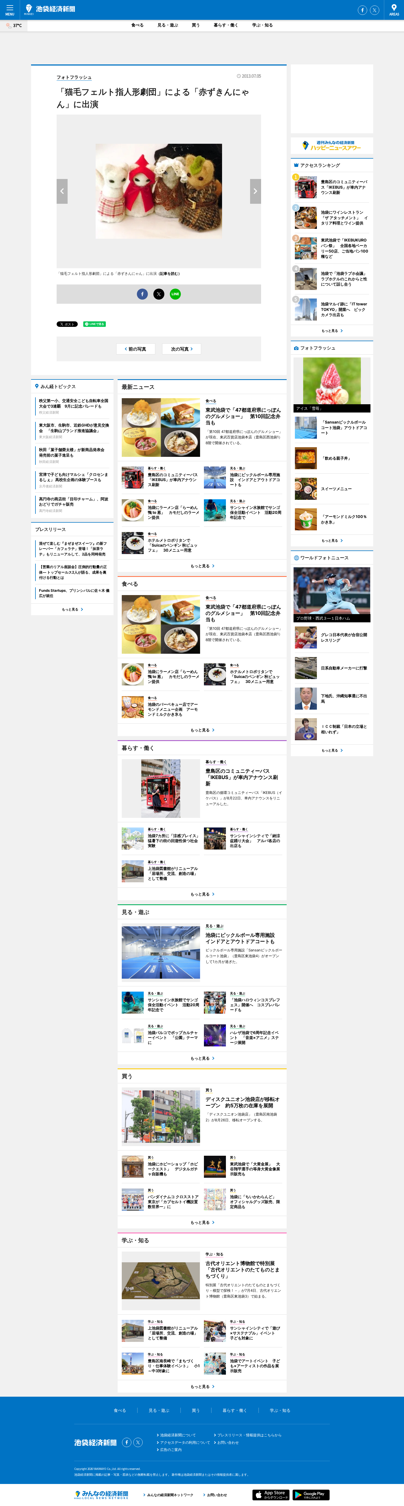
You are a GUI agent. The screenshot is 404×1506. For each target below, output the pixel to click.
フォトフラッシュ (74, 77)
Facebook (362, 10)
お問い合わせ (228, 1442)
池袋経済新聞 (49, 9)
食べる (137, 25)
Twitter (374, 10)
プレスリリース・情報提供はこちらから (249, 1435)
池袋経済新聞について (178, 1435)
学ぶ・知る (262, 25)
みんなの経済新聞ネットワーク (101, 1495)
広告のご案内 (171, 1449)
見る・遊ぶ (167, 25)
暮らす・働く (226, 25)
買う (196, 25)
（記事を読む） (169, 273)
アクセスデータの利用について (185, 1442)
